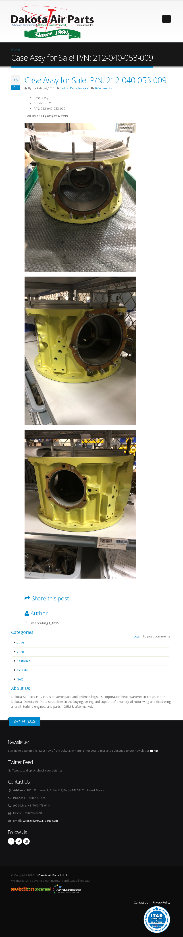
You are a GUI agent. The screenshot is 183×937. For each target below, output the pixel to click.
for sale (83, 88)
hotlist (64, 88)
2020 (20, 652)
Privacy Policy (161, 902)
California (23, 661)
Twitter (18, 841)
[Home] (52, 20)
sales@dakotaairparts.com (40, 821)
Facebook (11, 841)
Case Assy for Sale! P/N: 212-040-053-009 (95, 80)
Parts (73, 88)
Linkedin (26, 841)
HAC (20, 679)
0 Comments (103, 88)
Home (15, 50)
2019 (20, 643)
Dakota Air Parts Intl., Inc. (54, 875)
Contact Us (141, 902)
